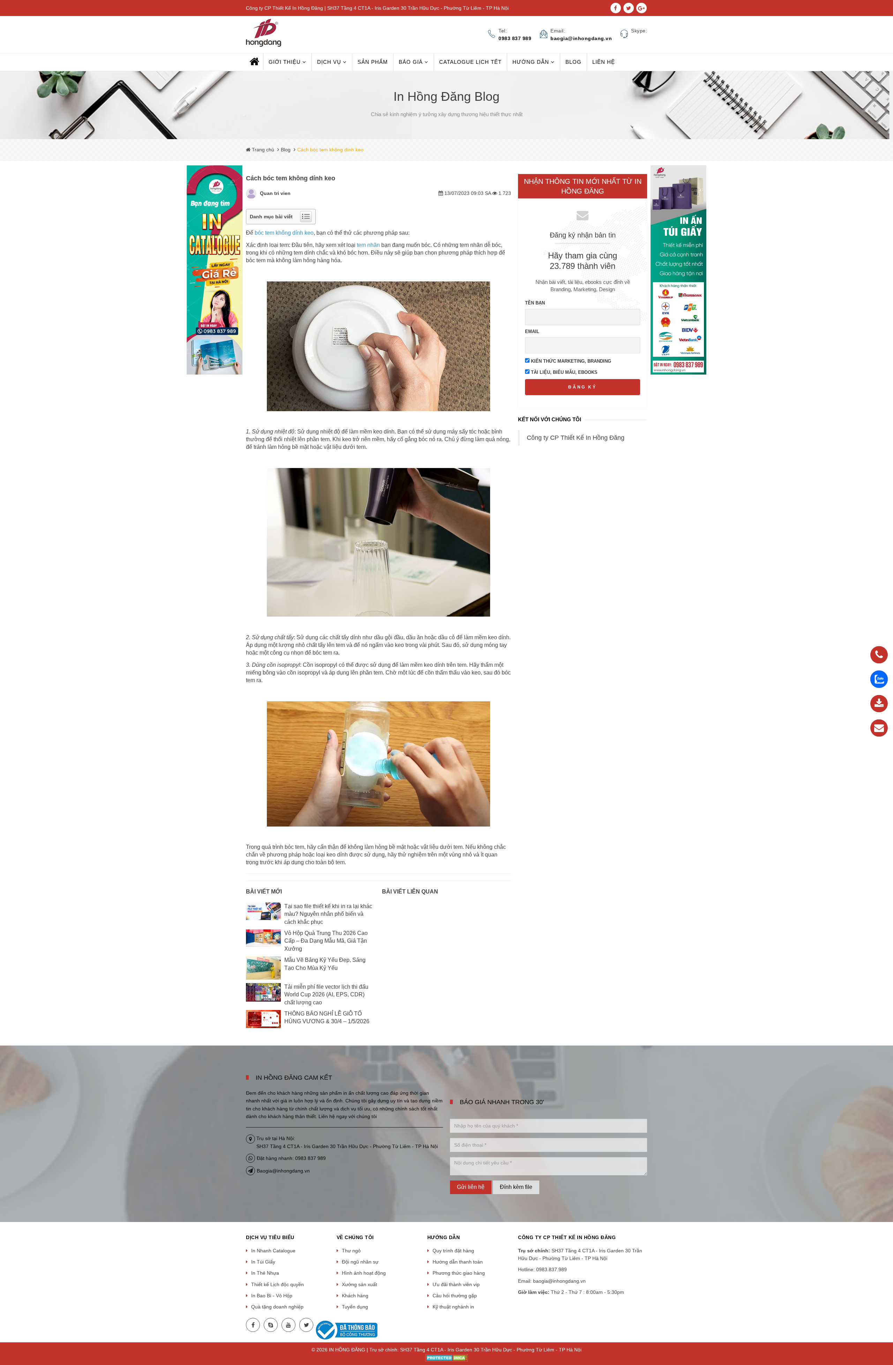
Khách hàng (355, 1295)
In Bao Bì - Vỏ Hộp (271, 1295)
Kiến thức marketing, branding (570, 361)
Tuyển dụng (355, 1307)
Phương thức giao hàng (459, 1273)
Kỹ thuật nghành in (453, 1307)
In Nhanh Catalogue (273, 1250)
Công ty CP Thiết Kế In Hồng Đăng (575, 437)
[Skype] (271, 1325)
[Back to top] (885, 1324)
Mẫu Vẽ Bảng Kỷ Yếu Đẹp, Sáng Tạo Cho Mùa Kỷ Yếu (325, 964)
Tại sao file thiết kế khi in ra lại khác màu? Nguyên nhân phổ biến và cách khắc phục (328, 914)
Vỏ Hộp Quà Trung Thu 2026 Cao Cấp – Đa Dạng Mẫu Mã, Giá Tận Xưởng (326, 941)
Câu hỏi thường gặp (455, 1295)
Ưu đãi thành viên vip (456, 1284)
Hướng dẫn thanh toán (458, 1262)
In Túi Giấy (263, 1262)
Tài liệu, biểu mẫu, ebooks (564, 372)
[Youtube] (288, 1325)
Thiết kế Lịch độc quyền (277, 1284)
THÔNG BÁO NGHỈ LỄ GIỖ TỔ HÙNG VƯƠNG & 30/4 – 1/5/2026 (326, 1017)
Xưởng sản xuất (359, 1284)
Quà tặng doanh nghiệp (277, 1307)
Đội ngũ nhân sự (360, 1262)
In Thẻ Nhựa (265, 1273)
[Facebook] (253, 1325)
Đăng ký (582, 387)
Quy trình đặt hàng (453, 1250)
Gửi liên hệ (471, 1187)
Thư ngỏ (351, 1250)
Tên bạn (535, 303)
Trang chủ (262, 149)
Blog (286, 149)
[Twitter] (306, 1325)
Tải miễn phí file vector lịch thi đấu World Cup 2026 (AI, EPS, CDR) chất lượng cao (326, 994)
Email (532, 331)
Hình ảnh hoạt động (364, 1273)
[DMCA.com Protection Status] (446, 1357)
